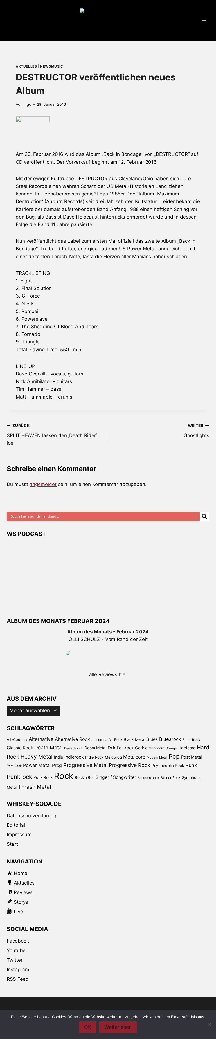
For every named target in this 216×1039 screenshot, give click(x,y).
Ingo (27, 104)
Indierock (74, 757)
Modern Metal (157, 757)
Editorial (16, 825)
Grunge (171, 748)
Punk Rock (43, 777)
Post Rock (14, 766)
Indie (58, 757)
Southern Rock (148, 778)
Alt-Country (17, 739)
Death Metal (48, 747)
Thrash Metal (34, 787)
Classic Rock (20, 747)
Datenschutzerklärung (31, 815)
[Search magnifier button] (204, 516)
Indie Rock (94, 757)
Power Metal (37, 765)
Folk (111, 747)
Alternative (41, 739)
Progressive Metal (85, 765)
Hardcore (186, 747)
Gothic (141, 747)
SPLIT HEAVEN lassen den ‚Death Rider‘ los (52, 434)
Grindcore (156, 748)
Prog (57, 765)
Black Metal (134, 739)
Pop (174, 756)
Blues (152, 739)
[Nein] (209, 1024)
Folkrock (125, 747)
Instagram (18, 969)
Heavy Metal (37, 756)
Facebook (18, 941)
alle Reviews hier (108, 674)
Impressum (19, 834)
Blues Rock (191, 740)
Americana (99, 740)
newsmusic (51, 66)
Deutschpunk (73, 748)
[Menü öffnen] (204, 20)
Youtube (16, 950)
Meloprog (113, 757)
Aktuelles (26, 66)
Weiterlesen (118, 1027)
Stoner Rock (171, 777)
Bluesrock (170, 739)
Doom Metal (95, 747)
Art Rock (115, 739)
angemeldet (43, 484)
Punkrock (19, 776)
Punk (191, 765)
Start (12, 844)
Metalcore (134, 757)
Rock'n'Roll (84, 777)
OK (87, 1027)
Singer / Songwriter (116, 777)
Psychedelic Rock (168, 765)
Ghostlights (196, 430)
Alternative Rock (72, 739)
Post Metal (191, 757)
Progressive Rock (129, 765)
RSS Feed (18, 979)
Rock (63, 776)
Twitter (14, 960)
